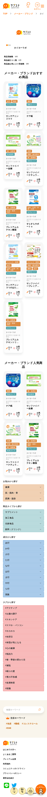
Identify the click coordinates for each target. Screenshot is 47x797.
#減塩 (8, 665)
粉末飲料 (10, 154)
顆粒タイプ (32, 104)
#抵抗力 (9, 654)
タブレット (11, 104)
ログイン (37, 9)
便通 (29, 151)
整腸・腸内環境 (33, 154)
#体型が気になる (13, 642)
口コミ (10, 125)
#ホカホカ (10, 631)
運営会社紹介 (8, 778)
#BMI (8, 728)
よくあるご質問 (9, 754)
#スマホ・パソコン (14, 625)
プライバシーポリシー (12, 773)
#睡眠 (16, 724)
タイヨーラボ (11, 109)
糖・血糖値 (11, 151)
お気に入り (18, 124)
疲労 (8, 101)
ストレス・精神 (12, 262)
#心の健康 (10, 648)
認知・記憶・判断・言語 (33, 208)
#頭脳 (8, 688)
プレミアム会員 (9, 759)
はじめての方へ (9, 750)
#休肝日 (9, 637)
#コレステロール (30, 724)
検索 (28, 6)
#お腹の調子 (11, 614)
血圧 (35, 268)
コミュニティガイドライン (14, 769)
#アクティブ (11, 608)
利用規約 (6, 764)
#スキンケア (11, 619)
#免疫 (8, 724)
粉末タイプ (32, 161)
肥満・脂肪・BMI (12, 211)
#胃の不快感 (11, 677)
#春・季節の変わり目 (15, 660)
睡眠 (14, 101)
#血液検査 (10, 683)
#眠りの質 (10, 671)
